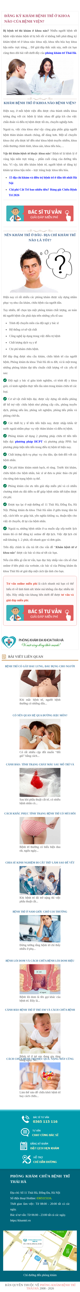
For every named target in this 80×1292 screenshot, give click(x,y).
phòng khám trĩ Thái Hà (60, 52)
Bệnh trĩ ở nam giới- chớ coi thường (40, 911)
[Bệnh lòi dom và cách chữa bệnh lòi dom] (40, 993)
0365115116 (44, 1198)
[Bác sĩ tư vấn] (40, 213)
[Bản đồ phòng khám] (40, 1159)
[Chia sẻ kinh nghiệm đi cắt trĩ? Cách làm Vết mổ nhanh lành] (40, 894)
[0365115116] (40, 1120)
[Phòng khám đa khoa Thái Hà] (33, 647)
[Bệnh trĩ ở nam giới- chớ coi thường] (40, 941)
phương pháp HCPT (29, 441)
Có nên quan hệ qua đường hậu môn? (40, 715)
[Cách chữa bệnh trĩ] (40, 1088)
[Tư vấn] (40, 1132)
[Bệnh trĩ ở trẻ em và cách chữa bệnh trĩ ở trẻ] (40, 1052)
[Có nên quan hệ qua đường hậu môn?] (40, 748)
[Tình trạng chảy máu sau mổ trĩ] (40, 795)
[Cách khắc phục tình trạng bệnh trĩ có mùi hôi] (40, 843)
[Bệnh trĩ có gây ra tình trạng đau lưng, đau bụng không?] (40, 696)
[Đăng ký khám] (39, 1149)
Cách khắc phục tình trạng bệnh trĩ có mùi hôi (40, 813)
